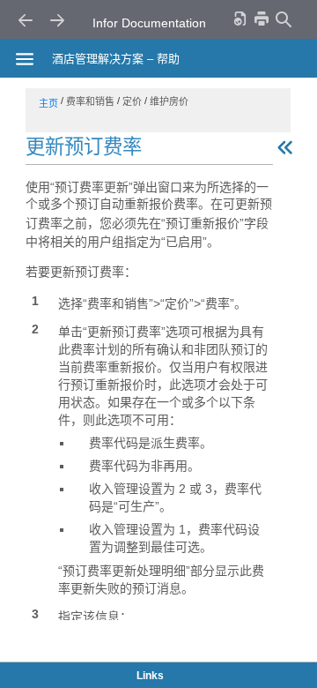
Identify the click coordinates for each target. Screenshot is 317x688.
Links (150, 675)
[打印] (261, 18)
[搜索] (282, 19)
